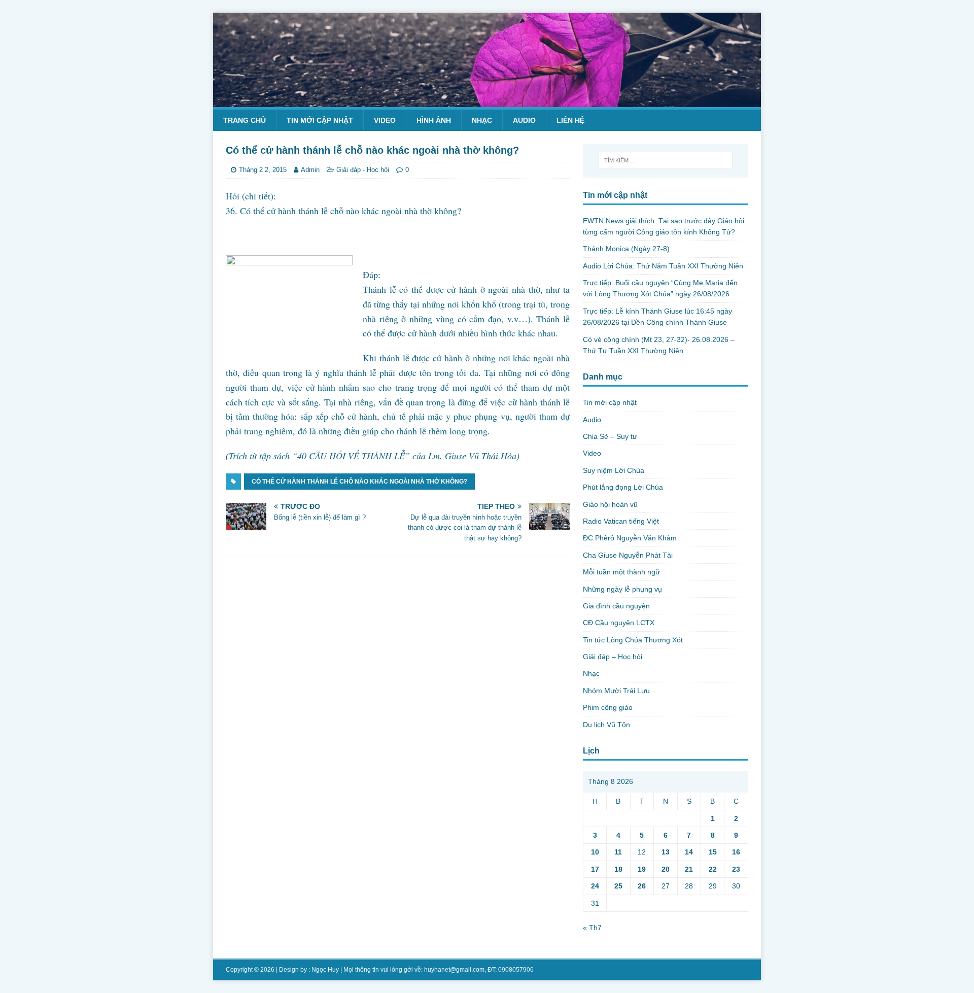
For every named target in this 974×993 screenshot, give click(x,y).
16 (736, 852)
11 (618, 852)
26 (642, 886)
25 (618, 886)
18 (618, 869)
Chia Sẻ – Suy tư (610, 436)
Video (385, 120)
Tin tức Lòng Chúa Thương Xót (633, 640)
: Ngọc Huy (323, 969)
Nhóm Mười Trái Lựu (616, 691)
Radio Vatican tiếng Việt (621, 521)
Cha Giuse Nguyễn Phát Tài (628, 555)
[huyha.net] (487, 101)
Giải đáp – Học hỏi (612, 657)
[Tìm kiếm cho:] (665, 160)
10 (595, 852)
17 (595, 869)
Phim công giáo (608, 707)
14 (689, 852)
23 (736, 869)
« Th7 (592, 927)
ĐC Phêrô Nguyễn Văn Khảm (630, 538)
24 (595, 886)
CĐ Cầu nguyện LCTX (618, 623)
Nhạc (482, 120)
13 (666, 852)
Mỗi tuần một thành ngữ (621, 572)
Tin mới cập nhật (320, 120)
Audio (524, 120)
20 (666, 869)
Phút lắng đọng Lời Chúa (623, 487)
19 (642, 869)
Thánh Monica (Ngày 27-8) (626, 249)
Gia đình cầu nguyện (616, 606)
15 (713, 852)
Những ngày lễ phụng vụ (622, 589)
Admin (310, 170)
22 (713, 869)
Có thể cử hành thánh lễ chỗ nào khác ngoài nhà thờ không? (359, 481)
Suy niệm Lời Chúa (613, 470)
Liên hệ (570, 120)
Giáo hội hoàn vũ (610, 504)
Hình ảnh (433, 120)
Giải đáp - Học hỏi (362, 170)
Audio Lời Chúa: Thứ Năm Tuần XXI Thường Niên (663, 266)
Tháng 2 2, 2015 (263, 170)
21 (689, 869)
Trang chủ (244, 120)
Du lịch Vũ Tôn (606, 725)
